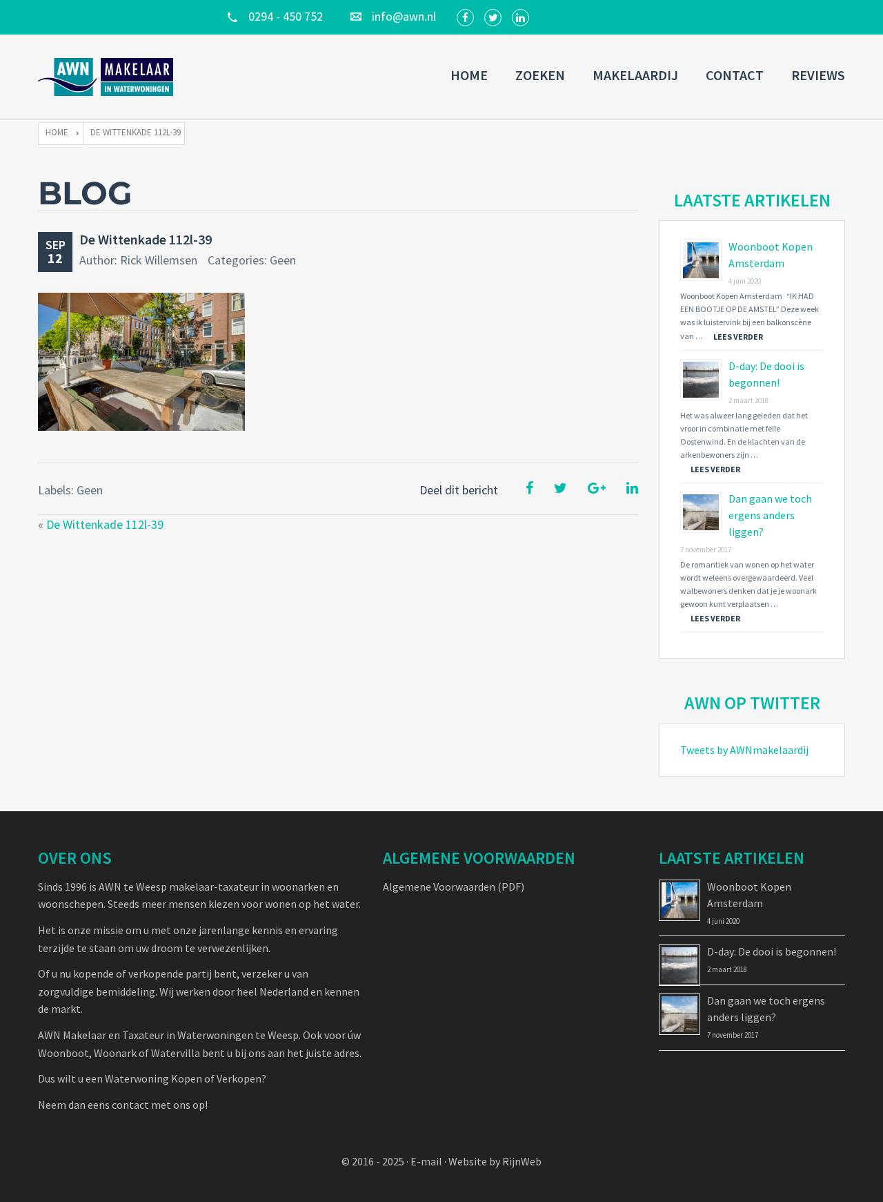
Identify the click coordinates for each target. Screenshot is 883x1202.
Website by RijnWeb (495, 1161)
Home (469, 75)
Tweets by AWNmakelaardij (744, 750)
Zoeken (540, 75)
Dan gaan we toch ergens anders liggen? (770, 515)
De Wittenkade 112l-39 (145, 239)
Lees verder (738, 336)
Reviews (818, 75)
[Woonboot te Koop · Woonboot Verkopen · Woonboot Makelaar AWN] (107, 77)
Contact (735, 75)
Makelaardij (635, 75)
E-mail (426, 1161)
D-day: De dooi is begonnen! (771, 951)
